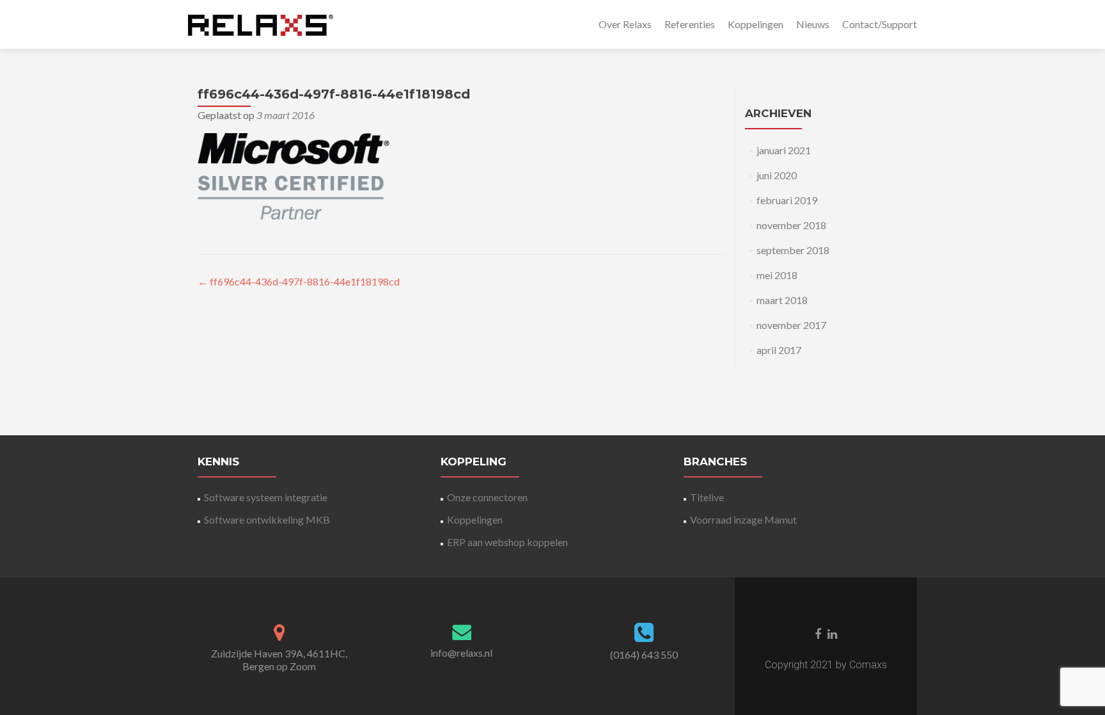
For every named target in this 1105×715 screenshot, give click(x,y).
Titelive (707, 497)
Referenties (689, 24)
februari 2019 (786, 200)
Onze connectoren (487, 497)
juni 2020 (776, 175)
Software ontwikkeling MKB (267, 519)
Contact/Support (879, 24)
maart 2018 (782, 300)
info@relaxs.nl (461, 653)
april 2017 (778, 350)
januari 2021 (783, 150)
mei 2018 (776, 275)
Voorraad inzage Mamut (743, 519)
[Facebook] (818, 633)
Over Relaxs (625, 24)
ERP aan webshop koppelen (507, 542)
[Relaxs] (260, 24)
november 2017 (791, 325)
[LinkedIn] (832, 633)
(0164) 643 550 (644, 654)
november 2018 (791, 225)
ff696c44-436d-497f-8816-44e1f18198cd (299, 281)
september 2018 (792, 250)
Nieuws (812, 24)
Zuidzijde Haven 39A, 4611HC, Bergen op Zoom (279, 659)
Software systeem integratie (265, 497)
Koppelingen (755, 24)
